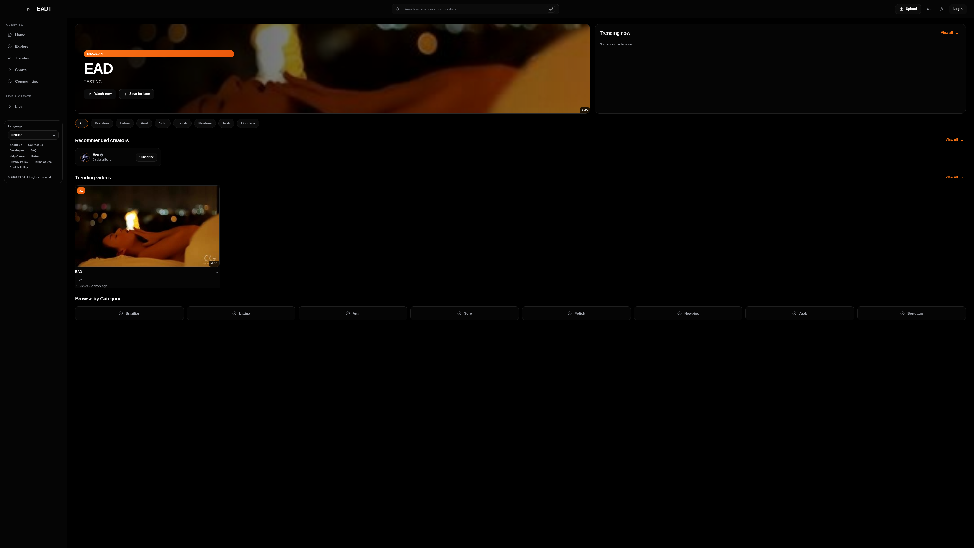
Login (958, 9)
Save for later (139, 94)
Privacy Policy (19, 161)
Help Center (17, 156)
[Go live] (929, 9)
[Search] (551, 9)
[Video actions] (216, 273)
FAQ (34, 150)
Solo (162, 123)
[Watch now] (332, 68)
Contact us (35, 144)
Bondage (248, 123)
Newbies (205, 123)
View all (947, 33)
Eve (79, 280)
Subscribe (146, 157)
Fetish (182, 123)
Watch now (103, 94)
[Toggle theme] (941, 9)
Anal (144, 123)
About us (16, 144)
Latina (125, 123)
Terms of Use (43, 161)
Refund (36, 156)
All (81, 123)
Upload (911, 9)
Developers (17, 150)
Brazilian (102, 123)
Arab (226, 123)
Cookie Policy (19, 167)
